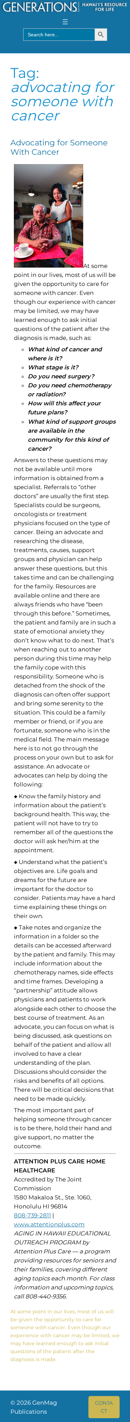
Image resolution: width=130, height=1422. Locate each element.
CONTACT (104, 1407)
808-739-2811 (32, 1215)
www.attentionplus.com (49, 1224)
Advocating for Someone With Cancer (59, 147)
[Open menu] (65, 22)
